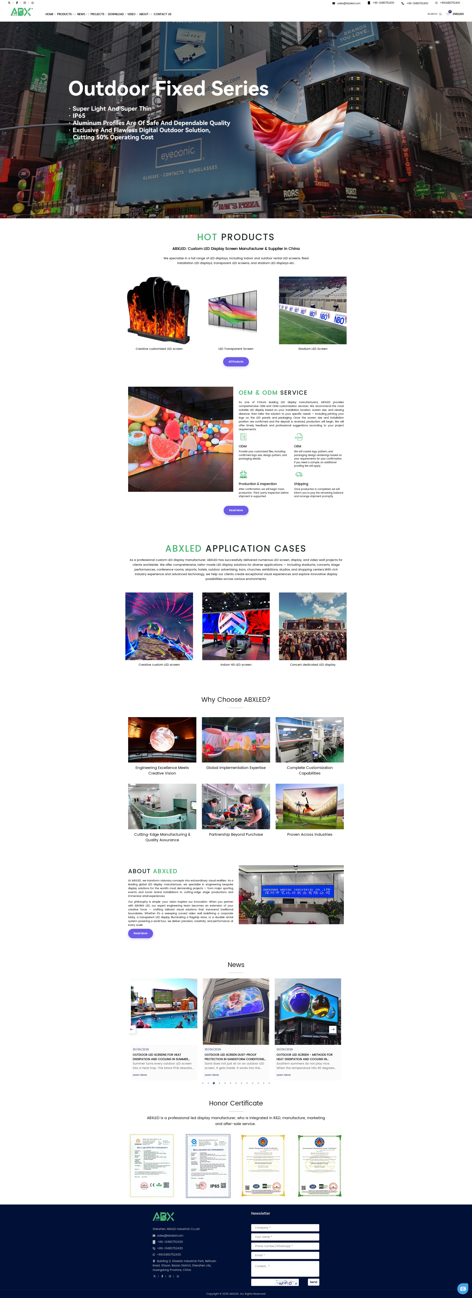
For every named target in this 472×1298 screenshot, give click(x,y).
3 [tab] (214, 1083)
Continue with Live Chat (444, 1277)
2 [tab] (208, 1083)
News (81, 14)
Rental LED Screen (313, 664)
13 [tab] (269, 1083)
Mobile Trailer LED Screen (236, 348)
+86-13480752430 (383, 3)
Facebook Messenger (444, 1290)
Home (49, 14)
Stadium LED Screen (159, 348)
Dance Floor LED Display (312, 348)
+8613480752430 (450, 3)
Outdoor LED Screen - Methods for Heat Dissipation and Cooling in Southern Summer (161, 1059)
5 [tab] (225, 1083)
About (143, 14)
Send (313, 1282)
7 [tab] (236, 1083)
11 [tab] (258, 1083)
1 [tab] (203, 1083)
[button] (12, 120)
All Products (236, 362)
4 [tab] (219, 1083)
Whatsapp (444, 1283)
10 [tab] (252, 1083)
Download (116, 14)
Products (64, 14)
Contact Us (162, 14)
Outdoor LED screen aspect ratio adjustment (303, 1057)
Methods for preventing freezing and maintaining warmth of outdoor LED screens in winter (234, 1059)
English (458, 14)
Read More (236, 510)
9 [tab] (247, 1083)
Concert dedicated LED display (159, 664)
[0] (448, 14)
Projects (97, 14)
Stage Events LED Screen (236, 664)
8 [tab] (241, 1083)
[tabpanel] (164, 1029)
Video (131, 14)
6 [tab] (230, 1083)
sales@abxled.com (348, 4)
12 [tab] (264, 1083)
